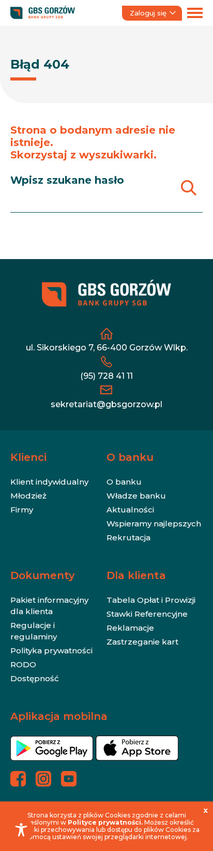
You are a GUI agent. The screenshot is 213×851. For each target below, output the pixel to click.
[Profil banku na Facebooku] (18, 778)
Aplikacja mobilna (59, 716)
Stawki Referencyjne (147, 614)
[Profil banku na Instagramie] (43, 778)
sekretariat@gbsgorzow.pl (106, 404)
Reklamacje (130, 628)
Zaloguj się (148, 13)
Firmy (21, 510)
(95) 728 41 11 (106, 376)
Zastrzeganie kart (142, 642)
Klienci (28, 457)
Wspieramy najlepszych (153, 523)
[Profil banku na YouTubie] (69, 778)
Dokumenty (42, 575)
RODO (23, 664)
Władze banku (136, 496)
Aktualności (130, 510)
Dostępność (34, 678)
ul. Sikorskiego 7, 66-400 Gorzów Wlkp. (107, 347)
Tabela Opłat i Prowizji (150, 600)
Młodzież (28, 496)
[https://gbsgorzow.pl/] (42, 13)
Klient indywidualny (49, 482)
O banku (130, 457)
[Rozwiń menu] (195, 13)
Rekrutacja (128, 537)
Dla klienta (136, 575)
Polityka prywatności (51, 650)
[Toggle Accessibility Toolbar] (21, 829)
